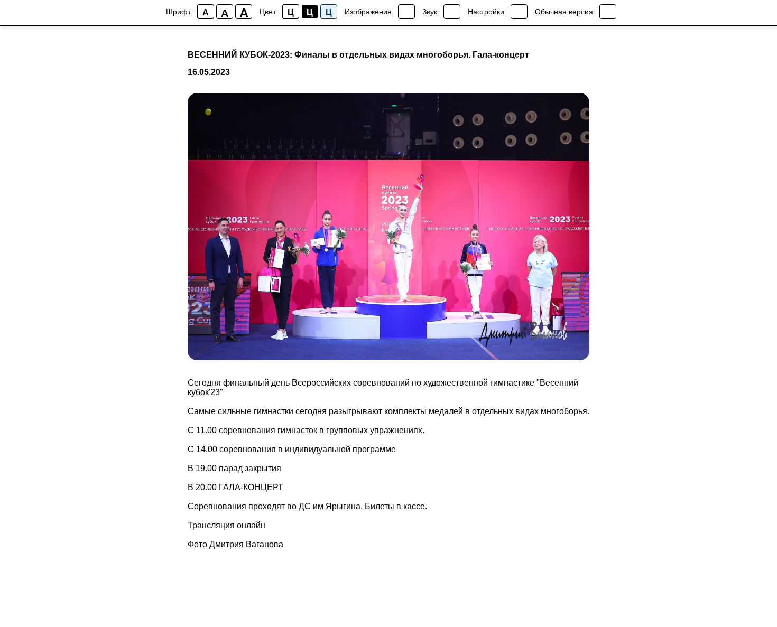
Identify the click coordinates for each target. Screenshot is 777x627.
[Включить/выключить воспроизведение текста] (451, 11)
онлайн (251, 525)
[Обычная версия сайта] (607, 11)
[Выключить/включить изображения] (406, 11)
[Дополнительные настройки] (519, 11)
